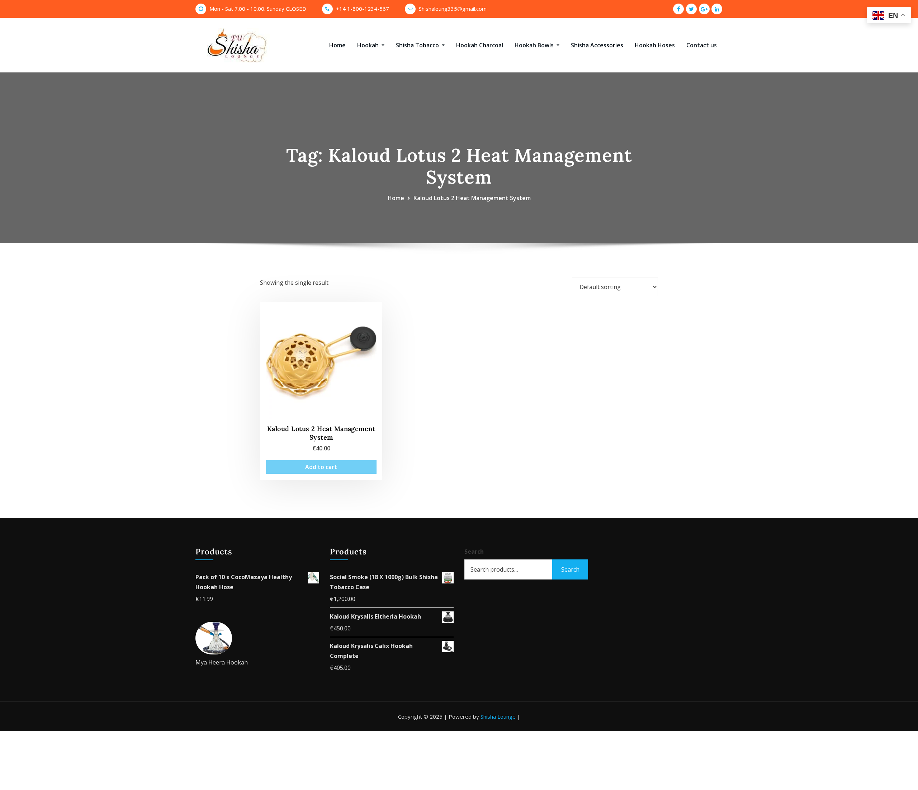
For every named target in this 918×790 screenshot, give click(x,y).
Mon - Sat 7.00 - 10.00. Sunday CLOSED (257, 8)
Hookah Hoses (655, 45)
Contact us (701, 45)
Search (474, 551)
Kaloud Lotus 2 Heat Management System (472, 198)
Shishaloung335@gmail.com (453, 8)
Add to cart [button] (321, 467)
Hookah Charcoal (479, 45)
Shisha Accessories (597, 45)
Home (337, 45)
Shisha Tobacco (418, 45)
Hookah (368, 45)
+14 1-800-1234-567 (362, 8)
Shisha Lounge (498, 716)
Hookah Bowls (535, 45)
